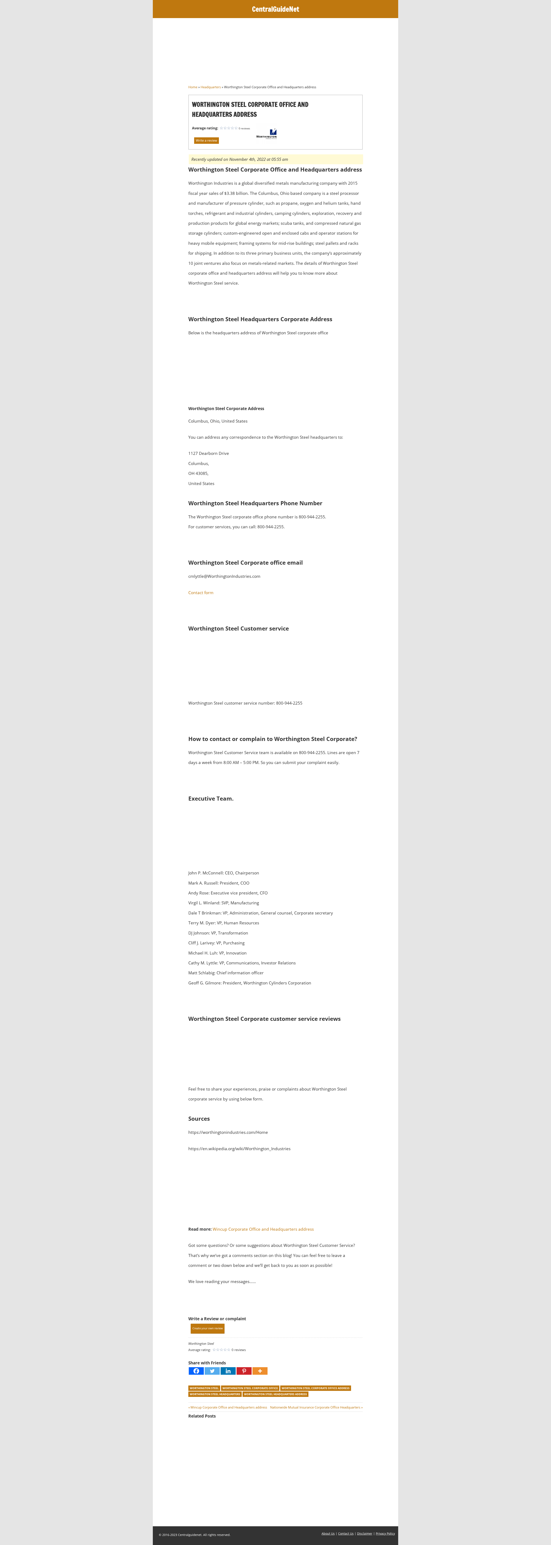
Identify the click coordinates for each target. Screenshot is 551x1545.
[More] (260, 1371)
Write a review (206, 140)
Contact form (201, 592)
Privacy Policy (385, 1533)
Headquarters (211, 87)
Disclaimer (364, 1533)
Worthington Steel (204, 1388)
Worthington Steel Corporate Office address (316, 1388)
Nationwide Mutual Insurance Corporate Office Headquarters (315, 1407)
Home (192, 87)
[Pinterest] (244, 1371)
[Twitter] (212, 1371)
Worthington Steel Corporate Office (250, 1388)
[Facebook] (196, 1371)
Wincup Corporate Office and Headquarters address (263, 1229)
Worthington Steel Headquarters (215, 1394)
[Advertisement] (275, 53)
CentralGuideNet (275, 9)
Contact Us (346, 1533)
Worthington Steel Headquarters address (275, 1394)
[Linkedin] (228, 1371)
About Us (328, 1533)
